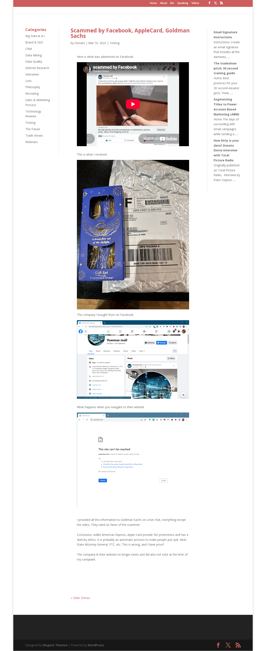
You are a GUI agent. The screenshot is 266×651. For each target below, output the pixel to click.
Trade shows (34, 135)
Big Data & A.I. (35, 36)
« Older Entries (80, 598)
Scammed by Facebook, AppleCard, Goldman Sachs (130, 33)
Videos (195, 3)
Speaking (182, 3)
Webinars (31, 142)
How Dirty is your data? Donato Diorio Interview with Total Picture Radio (226, 150)
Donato (80, 43)
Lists (28, 81)
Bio (172, 3)
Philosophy (32, 87)
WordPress (96, 645)
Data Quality (33, 61)
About (163, 3)
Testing (30, 123)
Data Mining (33, 55)
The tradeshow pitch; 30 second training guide (226, 68)
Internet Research (37, 68)
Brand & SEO (34, 42)
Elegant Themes (55, 645)
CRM (28, 49)
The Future (32, 129)
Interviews (32, 74)
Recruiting (32, 93)
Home (153, 3)
